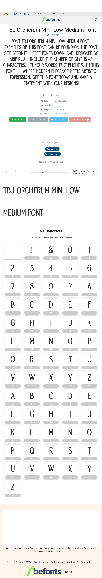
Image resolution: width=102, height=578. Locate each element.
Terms (10, 562)
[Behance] (66, 572)
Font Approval (57, 562)
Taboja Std (60, 109)
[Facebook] (71, 572)
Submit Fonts (60, 14)
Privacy (19, 562)
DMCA (29, 562)
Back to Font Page (81, 119)
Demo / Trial (60, 113)
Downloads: (49, 105)
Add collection (59, 119)
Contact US (72, 562)
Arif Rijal (55, 34)
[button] (96, 20)
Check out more (39, 119)
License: (46, 113)
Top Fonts (86, 562)
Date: (46, 101)
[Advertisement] (51, 528)
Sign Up (17, 14)
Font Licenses (41, 562)
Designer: (47, 109)
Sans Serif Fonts (52, 154)
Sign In (7, 14)
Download (19, 119)
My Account (31, 14)
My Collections (45, 14)
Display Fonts (52, 149)
